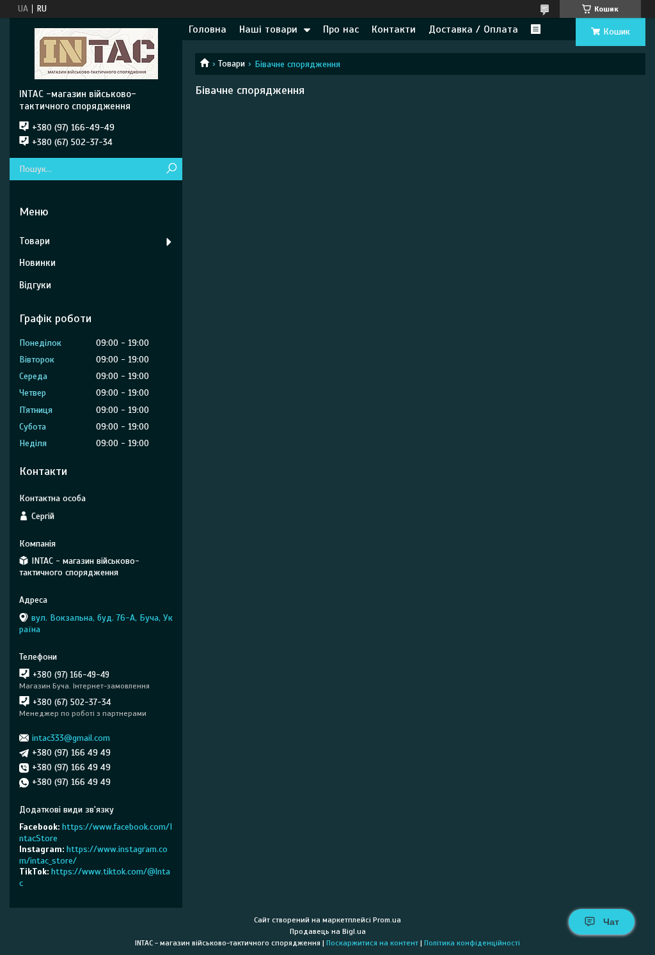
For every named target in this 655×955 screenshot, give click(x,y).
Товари (231, 63)
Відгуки (35, 285)
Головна (207, 29)
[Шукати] (171, 169)
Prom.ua (387, 919)
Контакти (394, 29)
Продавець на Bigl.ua (328, 931)
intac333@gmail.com (71, 738)
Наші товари (268, 29)
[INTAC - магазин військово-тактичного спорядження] (96, 53)
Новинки (37, 262)
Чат (611, 922)
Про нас (341, 29)
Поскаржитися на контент (372, 942)
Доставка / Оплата (473, 29)
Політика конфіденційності (472, 942)
